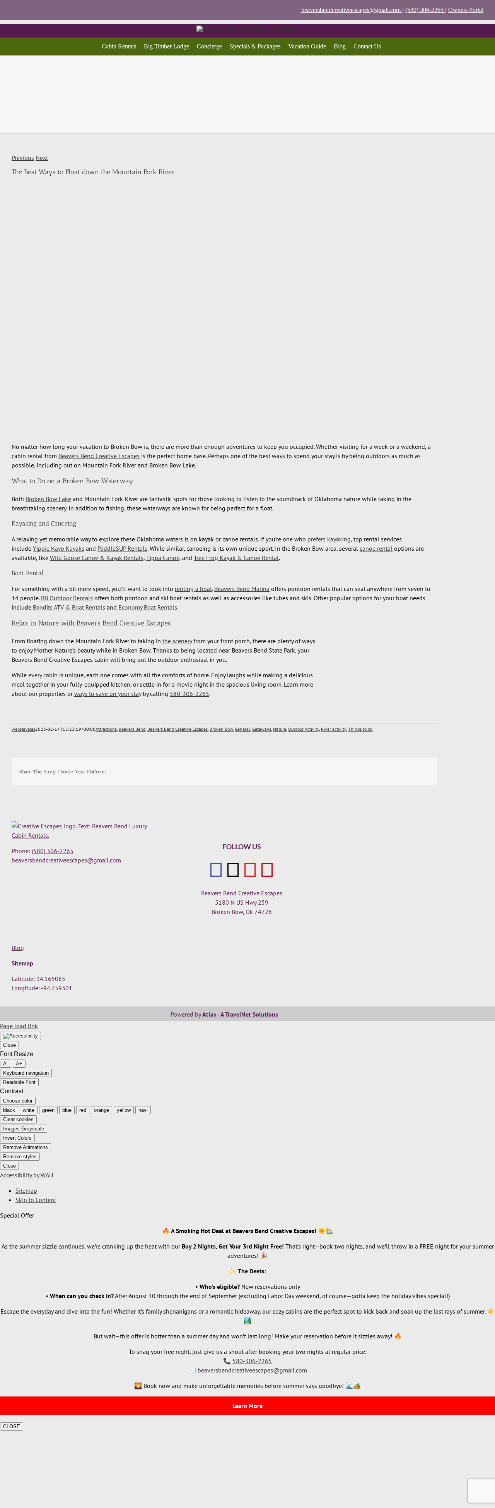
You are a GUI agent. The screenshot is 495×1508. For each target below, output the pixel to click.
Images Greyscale (23, 1129)
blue (67, 1110)
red (82, 1110)
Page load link (19, 1026)
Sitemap (22, 963)
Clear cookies (18, 1119)
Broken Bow (221, 729)
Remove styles (20, 1156)
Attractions (106, 729)
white (28, 1110)
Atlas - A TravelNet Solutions (240, 1014)
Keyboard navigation (26, 1073)
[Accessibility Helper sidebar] (20, 1036)
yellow (124, 1110)
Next (42, 157)
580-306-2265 (189, 693)
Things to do (360, 729)
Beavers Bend (132, 729)
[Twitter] (233, 870)
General (242, 729)
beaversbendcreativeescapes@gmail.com (351, 10)
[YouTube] (250, 870)
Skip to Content (35, 1200)
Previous (23, 157)
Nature (279, 729)
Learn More (247, 1406)
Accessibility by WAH (26, 1175)
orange (101, 1110)
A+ (19, 1064)
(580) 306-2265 (425, 10)
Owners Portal (465, 10)
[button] (391, 46)
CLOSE (11, 1426)
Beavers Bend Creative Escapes (177, 729)
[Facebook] (216, 870)
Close (9, 1045)
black (9, 1110)
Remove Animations (25, 1147)
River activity (333, 729)
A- (5, 1064)
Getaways (261, 729)
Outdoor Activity (303, 729)
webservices (23, 729)
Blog (18, 948)
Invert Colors (17, 1138)
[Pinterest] (267, 870)
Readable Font (19, 1082)
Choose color (17, 1101)
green (48, 1110)
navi (143, 1110)
